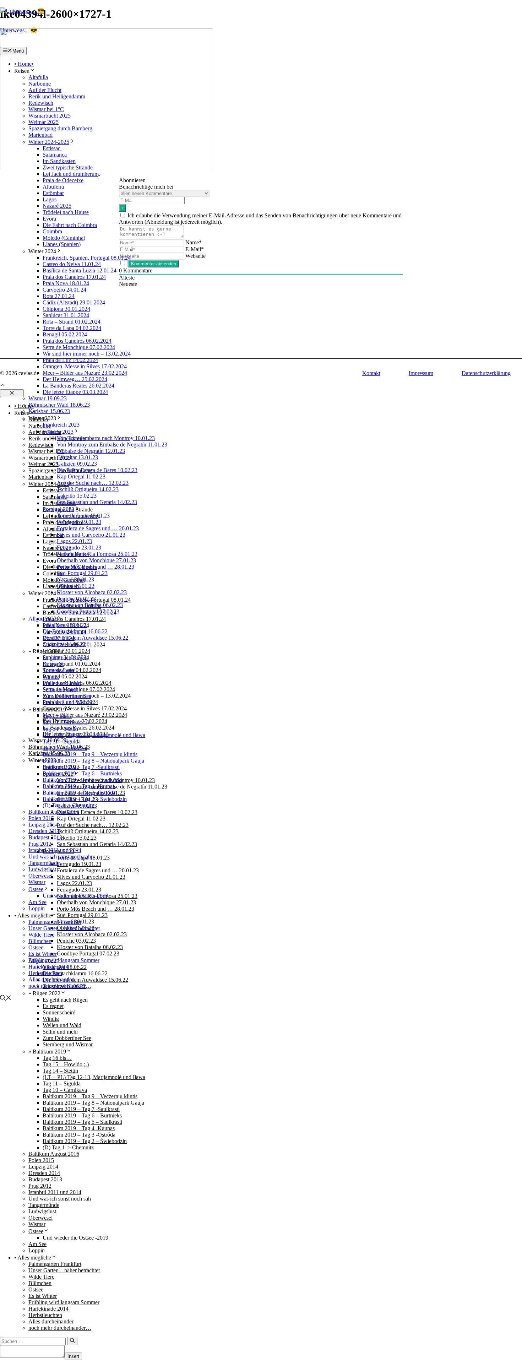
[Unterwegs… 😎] (22, 11)
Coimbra (52, 231)
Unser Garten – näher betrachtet (64, 928)
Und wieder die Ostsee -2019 (75, 896)
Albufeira (53, 187)
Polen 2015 (41, 818)
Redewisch (40, 103)
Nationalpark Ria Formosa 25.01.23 (97, 554)
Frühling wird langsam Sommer (63, 960)
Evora (49, 219)
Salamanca (55, 155)
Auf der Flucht (44, 90)
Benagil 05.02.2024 (65, 334)
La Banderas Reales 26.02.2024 (78, 386)
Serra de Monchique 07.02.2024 (79, 347)
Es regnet (53, 664)
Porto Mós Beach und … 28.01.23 (95, 567)
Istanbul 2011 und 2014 (54, 850)
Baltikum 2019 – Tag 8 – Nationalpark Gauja (93, 761)
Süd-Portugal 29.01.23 (82, 573)
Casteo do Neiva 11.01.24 (72, 264)
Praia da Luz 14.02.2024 (70, 360)
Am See (37, 902)
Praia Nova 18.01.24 (66, 283)
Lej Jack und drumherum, (71, 174)
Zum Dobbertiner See (67, 696)
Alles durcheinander (51, 979)
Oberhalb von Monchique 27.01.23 (96, 560)
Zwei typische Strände (68, 167)
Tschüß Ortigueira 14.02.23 (88, 489)
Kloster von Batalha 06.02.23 (90, 605)
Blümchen (39, 941)
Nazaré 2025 (57, 206)
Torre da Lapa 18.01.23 (83, 516)
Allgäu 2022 (42, 619)
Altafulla (38, 77)
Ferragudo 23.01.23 (79, 547)
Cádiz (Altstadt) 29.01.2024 (74, 302)
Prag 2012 (39, 844)
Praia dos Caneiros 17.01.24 (74, 277)
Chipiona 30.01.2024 (66, 309)
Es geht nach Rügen (65, 658)
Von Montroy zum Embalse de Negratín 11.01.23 (112, 444)
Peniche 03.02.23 (76, 599)
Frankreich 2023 (61, 425)
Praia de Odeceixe (63, 180)
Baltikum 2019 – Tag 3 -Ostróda (79, 793)
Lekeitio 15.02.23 (77, 496)
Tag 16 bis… (57, 716)
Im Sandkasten (59, 161)
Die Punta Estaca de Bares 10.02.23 (97, 470)
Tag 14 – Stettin (60, 729)
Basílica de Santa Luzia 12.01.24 (79, 270)
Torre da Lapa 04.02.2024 (72, 328)
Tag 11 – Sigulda (62, 741)
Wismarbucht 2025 (49, 116)
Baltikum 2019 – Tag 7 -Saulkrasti (81, 767)
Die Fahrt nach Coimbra (70, 225)
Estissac (52, 148)
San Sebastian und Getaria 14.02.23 (97, 502)
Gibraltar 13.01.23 (77, 457)
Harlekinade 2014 (48, 967)
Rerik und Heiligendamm (56, 96)
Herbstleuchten (45, 973)
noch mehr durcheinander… (59, 986)
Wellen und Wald (62, 683)
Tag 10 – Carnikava (65, 748)
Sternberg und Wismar (68, 702)
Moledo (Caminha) (64, 238)
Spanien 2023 (58, 432)
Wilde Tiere (41, 935)
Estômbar (53, 193)
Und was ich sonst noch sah (59, 857)
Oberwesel (40, 876)
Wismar (36, 882)
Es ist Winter (42, 954)
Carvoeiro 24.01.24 (64, 290)
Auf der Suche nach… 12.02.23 (93, 483)
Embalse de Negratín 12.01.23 (91, 451)
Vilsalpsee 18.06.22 (65, 625)
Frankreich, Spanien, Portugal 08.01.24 (87, 258)
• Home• (24, 64)
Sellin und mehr (60, 690)
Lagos (49, 199)
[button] (5, 999)
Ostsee (35, 889)
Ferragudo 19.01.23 (79, 522)
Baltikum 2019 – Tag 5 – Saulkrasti (82, 780)
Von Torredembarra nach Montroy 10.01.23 (106, 438)
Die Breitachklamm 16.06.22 (75, 631)
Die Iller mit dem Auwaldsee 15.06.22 (85, 638)
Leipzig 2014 (43, 825)
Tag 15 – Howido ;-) (66, 722)
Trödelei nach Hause (66, 212)
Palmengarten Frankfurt (54, 922)
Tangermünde (43, 863)
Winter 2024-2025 (48, 142)
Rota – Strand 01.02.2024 (71, 322)
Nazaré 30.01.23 (75, 579)
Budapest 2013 (45, 837)
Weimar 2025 (43, 122)
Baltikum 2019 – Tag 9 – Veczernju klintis (90, 754)
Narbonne (39, 84)
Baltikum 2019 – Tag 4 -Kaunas (79, 786)
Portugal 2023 (58, 509)
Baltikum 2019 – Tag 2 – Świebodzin (85, 799)
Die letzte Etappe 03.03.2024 (75, 392)
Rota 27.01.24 (59, 296)
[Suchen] (72, 1341)
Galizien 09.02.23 (77, 464)
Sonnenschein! (59, 670)
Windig (51, 677)
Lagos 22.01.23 (74, 541)
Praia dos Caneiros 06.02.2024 (77, 341)
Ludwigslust (42, 869)
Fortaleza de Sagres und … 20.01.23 (98, 528)
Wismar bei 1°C (46, 109)
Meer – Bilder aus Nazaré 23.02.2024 (85, 373)
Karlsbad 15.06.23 (49, 411)
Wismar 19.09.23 (47, 398)
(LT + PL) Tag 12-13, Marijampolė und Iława (94, 735)
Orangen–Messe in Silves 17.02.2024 (85, 366)
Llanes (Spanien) (62, 244)
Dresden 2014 (44, 831)
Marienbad (40, 135)
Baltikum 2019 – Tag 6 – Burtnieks (82, 773)
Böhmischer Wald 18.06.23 (59, 405)
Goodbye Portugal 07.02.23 (88, 611)
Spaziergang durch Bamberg (60, 128)
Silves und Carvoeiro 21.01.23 (91, 535)
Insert (73, 1356)
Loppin (36, 908)
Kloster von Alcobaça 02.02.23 (92, 592)
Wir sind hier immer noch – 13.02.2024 (87, 354)
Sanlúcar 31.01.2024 (66, 315)
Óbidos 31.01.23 (75, 586)
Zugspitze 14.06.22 (64, 644)
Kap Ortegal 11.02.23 (81, 476)
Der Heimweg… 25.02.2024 (75, 379)
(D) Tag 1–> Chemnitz (68, 805)
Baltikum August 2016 (53, 812)
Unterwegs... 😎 (18, 30)
